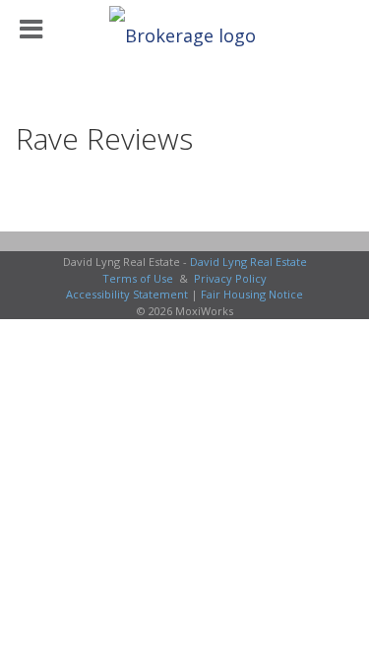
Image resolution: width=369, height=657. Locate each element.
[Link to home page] (185, 29)
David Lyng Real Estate (248, 261)
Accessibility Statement (127, 294)
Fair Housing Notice (252, 294)
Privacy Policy (230, 278)
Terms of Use (137, 278)
